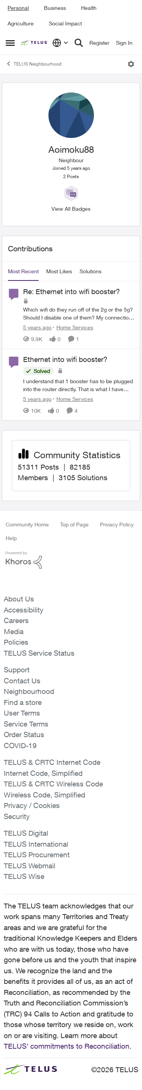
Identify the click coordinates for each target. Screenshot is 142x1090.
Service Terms (26, 724)
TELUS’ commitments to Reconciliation (67, 1046)
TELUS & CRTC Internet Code (52, 762)
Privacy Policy (117, 524)
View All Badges (71, 208)
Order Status (24, 734)
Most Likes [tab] (59, 271)
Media (13, 631)
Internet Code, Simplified (43, 773)
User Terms (22, 713)
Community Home (27, 524)
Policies (16, 642)
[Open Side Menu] (10, 43)
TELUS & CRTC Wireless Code (53, 784)
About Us (19, 599)
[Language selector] (60, 42)
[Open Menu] (131, 64)
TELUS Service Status (39, 653)
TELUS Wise (24, 876)
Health (89, 8)
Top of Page (74, 524)
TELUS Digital (26, 833)
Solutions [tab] (90, 271)
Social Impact (65, 23)
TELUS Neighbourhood (37, 64)
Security (17, 816)
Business (55, 8)
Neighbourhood (29, 691)
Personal (18, 8)
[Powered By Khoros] (71, 560)
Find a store (23, 702)
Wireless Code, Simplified (44, 795)
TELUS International (36, 844)
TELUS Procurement (37, 854)
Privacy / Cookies (32, 805)
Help (11, 538)
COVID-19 (20, 745)
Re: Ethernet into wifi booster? (71, 291)
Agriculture (21, 23)
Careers (16, 620)
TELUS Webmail (29, 865)
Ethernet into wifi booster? (65, 359)
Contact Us (22, 681)
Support (17, 670)
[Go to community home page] (34, 42)
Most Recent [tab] (23, 271)
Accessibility (24, 610)
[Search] (78, 42)
